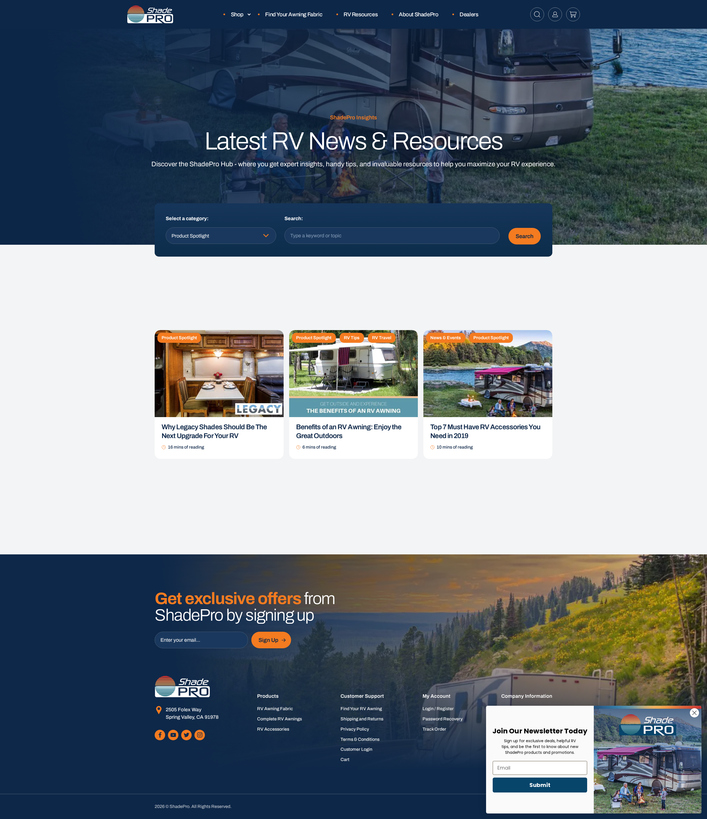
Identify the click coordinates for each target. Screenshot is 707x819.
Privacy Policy (355, 729)
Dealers (469, 14)
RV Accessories (273, 729)
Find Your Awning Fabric (293, 14)
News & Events (445, 337)
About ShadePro (418, 14)
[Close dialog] (694, 713)
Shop (237, 14)
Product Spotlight (179, 337)
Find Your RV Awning (361, 708)
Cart (345, 759)
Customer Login (356, 749)
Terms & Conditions (360, 739)
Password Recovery (443, 719)
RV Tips (352, 337)
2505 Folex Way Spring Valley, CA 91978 (192, 713)
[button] (537, 14)
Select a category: (187, 218)
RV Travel (381, 337)
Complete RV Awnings (279, 719)
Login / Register (438, 708)
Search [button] (525, 236)
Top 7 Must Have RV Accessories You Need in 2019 (485, 431)
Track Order (434, 729)
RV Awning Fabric (275, 708)
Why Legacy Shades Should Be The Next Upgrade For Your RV (214, 431)
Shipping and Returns (362, 719)
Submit (539, 785)
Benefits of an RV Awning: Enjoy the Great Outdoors (349, 431)
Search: (293, 218)
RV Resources (361, 14)
